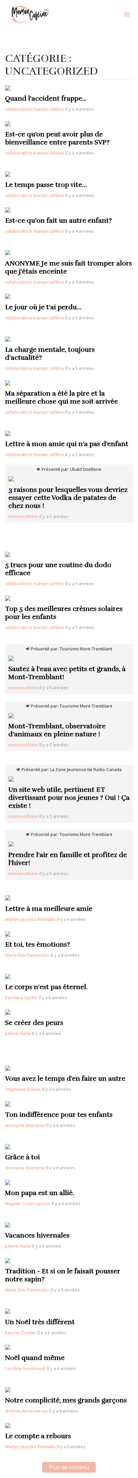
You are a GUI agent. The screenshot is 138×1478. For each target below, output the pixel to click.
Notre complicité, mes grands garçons (66, 1400)
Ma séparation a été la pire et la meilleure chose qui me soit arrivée (61, 397)
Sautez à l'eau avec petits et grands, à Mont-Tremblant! (67, 673)
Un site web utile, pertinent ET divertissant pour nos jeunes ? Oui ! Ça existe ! (69, 797)
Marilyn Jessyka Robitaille (30, 919)
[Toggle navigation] (127, 14)
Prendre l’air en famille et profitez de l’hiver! (67, 859)
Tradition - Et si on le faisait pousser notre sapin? (62, 1275)
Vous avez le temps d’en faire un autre (65, 1078)
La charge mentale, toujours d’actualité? (50, 353)
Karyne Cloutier (20, 1333)
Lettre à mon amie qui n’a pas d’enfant (66, 444)
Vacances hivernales (37, 1235)
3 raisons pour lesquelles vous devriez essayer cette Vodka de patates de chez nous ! (68, 498)
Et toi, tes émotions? (37, 944)
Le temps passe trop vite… (46, 185)
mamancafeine (23, 516)
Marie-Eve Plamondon (27, 955)
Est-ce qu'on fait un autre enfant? (58, 220)
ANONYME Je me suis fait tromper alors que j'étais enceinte (68, 267)
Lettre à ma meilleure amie (48, 909)
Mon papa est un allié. (39, 1193)
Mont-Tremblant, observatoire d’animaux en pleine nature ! (57, 730)
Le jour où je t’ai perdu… (43, 307)
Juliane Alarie (18, 1033)
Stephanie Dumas (23, 1089)
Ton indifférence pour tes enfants (59, 1115)
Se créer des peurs (34, 1023)
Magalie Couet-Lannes (27, 1203)
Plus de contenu (69, 1467)
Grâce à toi (22, 1157)
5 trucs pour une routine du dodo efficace (58, 569)
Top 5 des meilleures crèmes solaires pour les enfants (64, 613)
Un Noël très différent (40, 1322)
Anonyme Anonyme (25, 1125)
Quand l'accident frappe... (45, 98)
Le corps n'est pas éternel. (46, 987)
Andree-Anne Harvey (26, 1411)
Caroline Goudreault (25, 1368)
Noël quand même (35, 1358)
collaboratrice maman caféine (34, 109)
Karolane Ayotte (21, 997)
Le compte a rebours (38, 1436)
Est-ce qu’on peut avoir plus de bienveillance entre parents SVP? (57, 138)
